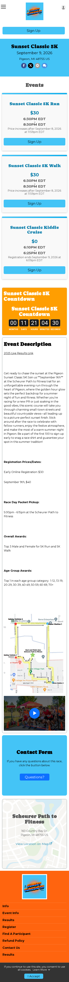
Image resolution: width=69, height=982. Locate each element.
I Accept (34, 976)
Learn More (40, 969)
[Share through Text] (44, 65)
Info (6, 906)
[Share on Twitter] (30, 65)
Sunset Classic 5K (34, 46)
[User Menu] (63, 7)
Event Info (11, 913)
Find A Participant (16, 934)
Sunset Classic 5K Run (35, 103)
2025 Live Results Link (18, 353)
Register (9, 927)
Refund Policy (13, 940)
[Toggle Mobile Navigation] (3, 6)
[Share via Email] (37, 65)
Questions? (34, 777)
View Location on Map (32, 844)
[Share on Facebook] (23, 65)
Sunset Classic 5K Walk (34, 165)
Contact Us (11, 947)
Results (8, 920)
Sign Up (33, 31)
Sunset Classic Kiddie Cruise (34, 229)
